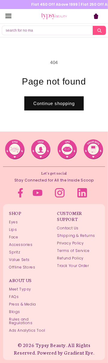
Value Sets (19, 259)
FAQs (14, 296)
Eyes (13, 222)
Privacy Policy (70, 243)
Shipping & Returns (76, 235)
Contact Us (68, 228)
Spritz (14, 252)
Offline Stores (22, 267)
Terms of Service (73, 250)
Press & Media (22, 304)
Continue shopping (54, 103)
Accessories (21, 244)
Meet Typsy (20, 289)
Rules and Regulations (21, 321)
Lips (13, 229)
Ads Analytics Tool (27, 330)
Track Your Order (73, 265)
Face (13, 237)
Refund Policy (70, 258)
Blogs (14, 311)
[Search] (99, 30)
